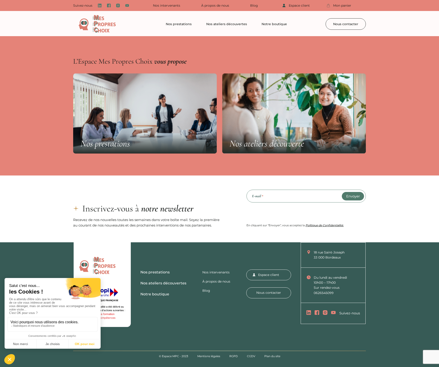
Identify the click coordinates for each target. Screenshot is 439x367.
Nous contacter (345, 24)
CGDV (251, 356)
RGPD (233, 356)
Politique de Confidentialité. (324, 225)
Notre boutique (274, 24)
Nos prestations (179, 24)
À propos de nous (215, 5)
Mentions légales (208, 356)
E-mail (257, 196)
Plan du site (272, 356)
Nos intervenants (166, 5)
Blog (254, 5)
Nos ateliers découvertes (226, 24)
